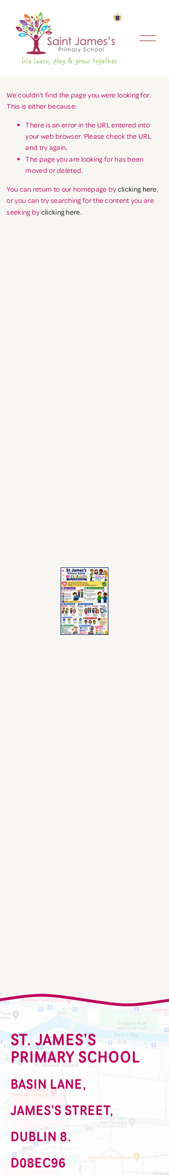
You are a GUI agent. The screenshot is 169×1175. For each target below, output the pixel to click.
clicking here (137, 189)
